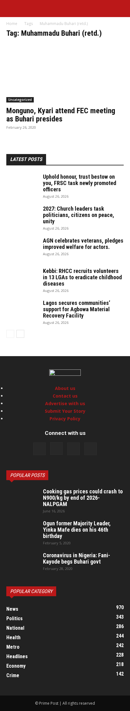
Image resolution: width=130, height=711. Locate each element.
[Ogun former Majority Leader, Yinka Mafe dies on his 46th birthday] (22, 531)
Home (11, 23)
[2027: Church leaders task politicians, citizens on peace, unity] (22, 217)
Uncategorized (20, 99)
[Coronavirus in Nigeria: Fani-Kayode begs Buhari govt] (22, 563)
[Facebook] (39, 448)
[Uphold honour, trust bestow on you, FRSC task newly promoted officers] (22, 185)
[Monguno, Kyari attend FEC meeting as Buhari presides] (65, 73)
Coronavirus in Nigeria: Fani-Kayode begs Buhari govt (76, 558)
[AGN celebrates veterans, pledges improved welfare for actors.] (22, 249)
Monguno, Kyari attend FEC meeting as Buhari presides (60, 114)
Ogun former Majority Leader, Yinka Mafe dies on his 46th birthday (77, 529)
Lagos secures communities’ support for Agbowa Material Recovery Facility (76, 309)
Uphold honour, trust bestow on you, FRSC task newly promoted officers (79, 183)
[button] (11, 8)
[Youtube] (90, 448)
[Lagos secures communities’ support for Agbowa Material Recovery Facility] (22, 311)
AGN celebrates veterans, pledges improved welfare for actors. (83, 243)
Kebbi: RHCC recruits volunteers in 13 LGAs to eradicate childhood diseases (82, 277)
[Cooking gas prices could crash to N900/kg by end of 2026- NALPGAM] (22, 499)
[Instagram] (56, 448)
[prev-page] (10, 334)
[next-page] (20, 334)
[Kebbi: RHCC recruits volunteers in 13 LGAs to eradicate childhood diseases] (22, 279)
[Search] (121, 8)
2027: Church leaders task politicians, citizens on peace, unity (78, 215)
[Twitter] (73, 448)
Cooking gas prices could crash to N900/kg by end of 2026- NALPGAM (83, 497)
